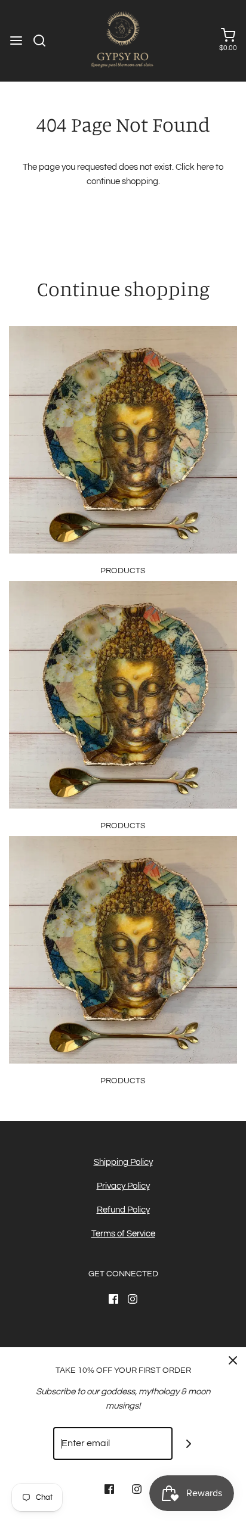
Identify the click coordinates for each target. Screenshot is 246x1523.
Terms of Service (123, 1233)
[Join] (189, 1443)
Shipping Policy (123, 1162)
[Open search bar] (44, 40)
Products (123, 571)
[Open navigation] (16, 40)
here (205, 167)
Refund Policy (123, 1209)
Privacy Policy (123, 1186)
